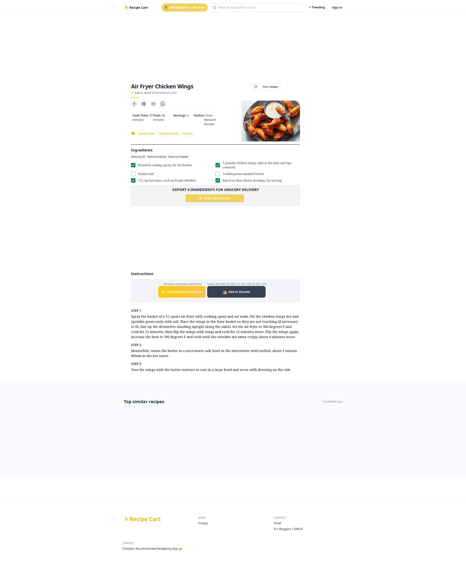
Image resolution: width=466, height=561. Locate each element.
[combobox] (257, 7)
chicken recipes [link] (169, 133)
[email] (153, 104)
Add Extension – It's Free (187, 7)
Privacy (203, 523)
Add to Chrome (239, 292)
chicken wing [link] (146, 133)
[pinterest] (144, 104)
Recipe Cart (145, 519)
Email (277, 523)
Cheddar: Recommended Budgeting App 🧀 (152, 549)
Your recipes (270, 86)
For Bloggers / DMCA (288, 529)
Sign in (337, 7)
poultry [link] (188, 133)
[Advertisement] (231, 45)
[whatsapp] (162, 104)
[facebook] (134, 104)
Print (292, 87)
